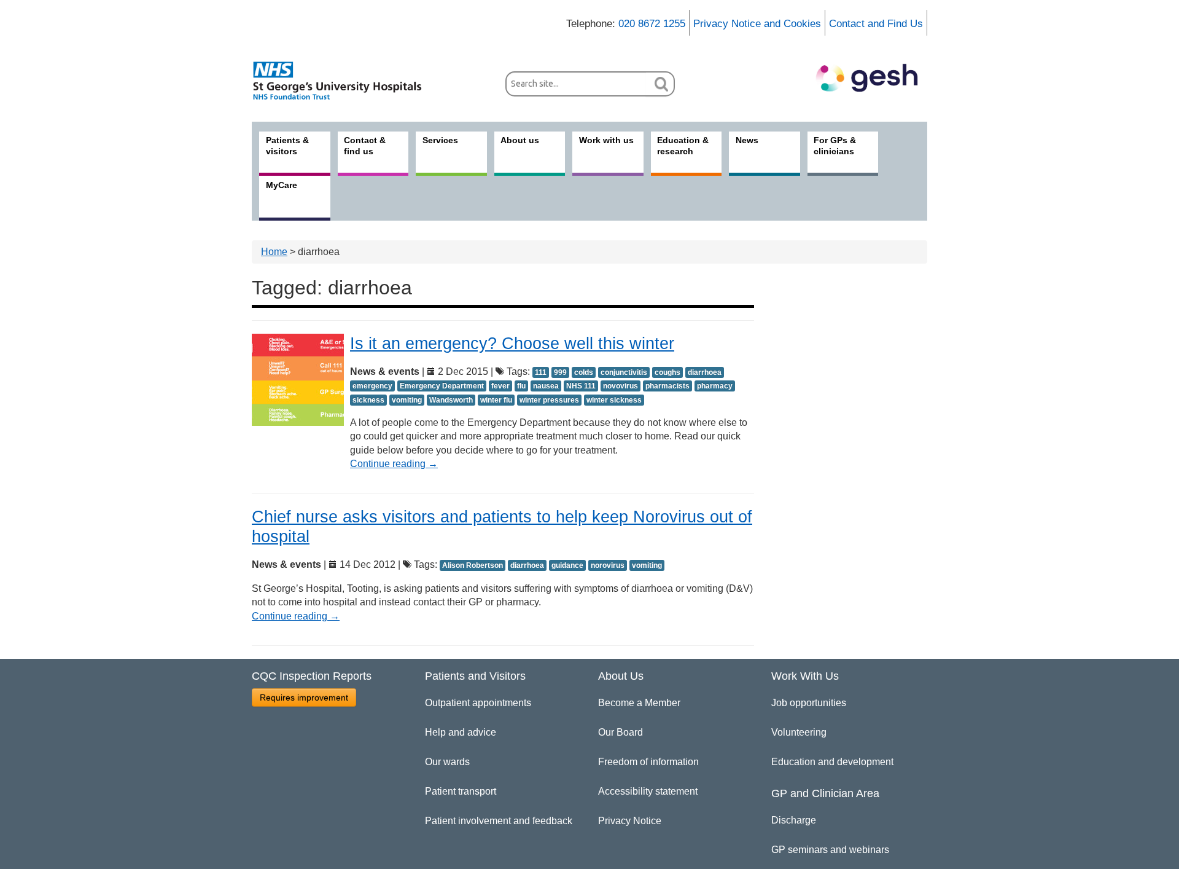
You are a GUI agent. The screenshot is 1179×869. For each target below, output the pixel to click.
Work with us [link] (606, 140)
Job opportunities (808, 703)
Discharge (793, 820)
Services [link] (440, 140)
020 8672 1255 (651, 23)
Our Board (620, 732)
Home (274, 251)
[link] (344, 80)
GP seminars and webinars (830, 849)
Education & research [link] (683, 145)
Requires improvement (304, 697)
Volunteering (799, 732)
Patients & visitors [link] (287, 145)
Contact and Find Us (876, 23)
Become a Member (639, 703)
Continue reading (394, 463)
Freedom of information (648, 762)
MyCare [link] (281, 185)
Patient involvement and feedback (498, 821)
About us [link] (519, 140)
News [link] (747, 140)
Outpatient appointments (478, 703)
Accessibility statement (648, 791)
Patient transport (460, 791)
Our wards (447, 762)
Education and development (832, 762)
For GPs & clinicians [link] (835, 145)
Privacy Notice (629, 821)
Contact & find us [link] (365, 145)
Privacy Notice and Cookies (757, 23)
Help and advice (460, 732)
